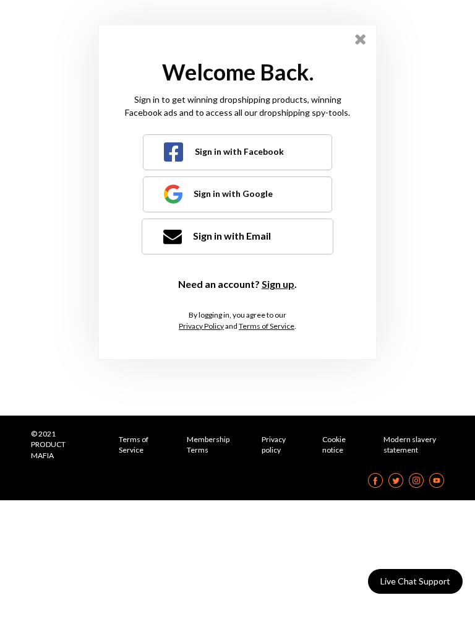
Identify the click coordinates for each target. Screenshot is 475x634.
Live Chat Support (415, 581)
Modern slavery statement (409, 444)
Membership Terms (208, 444)
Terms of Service (266, 326)
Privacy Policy (201, 326)
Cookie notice (334, 444)
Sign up (278, 284)
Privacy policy (274, 444)
